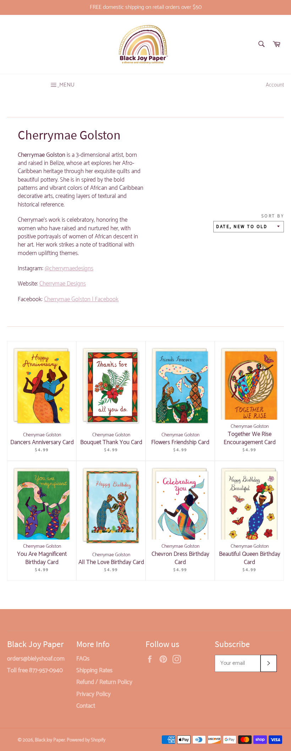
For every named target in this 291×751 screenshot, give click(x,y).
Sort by (272, 216)
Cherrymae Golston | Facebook (81, 299)
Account (275, 85)
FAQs (82, 659)
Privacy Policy (93, 694)
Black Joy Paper (50, 740)
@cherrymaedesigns (69, 269)
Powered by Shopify (86, 740)
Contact (85, 706)
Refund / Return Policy (104, 682)
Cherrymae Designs (62, 284)
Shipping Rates (94, 670)
